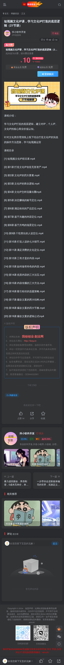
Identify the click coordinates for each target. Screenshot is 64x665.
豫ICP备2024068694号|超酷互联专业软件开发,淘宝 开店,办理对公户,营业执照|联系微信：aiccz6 (32, 651)
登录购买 (49, 74)
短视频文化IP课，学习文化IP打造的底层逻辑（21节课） (32, 23)
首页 (6, 13)
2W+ (25, 438)
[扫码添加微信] (59, 636)
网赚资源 (15, 13)
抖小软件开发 (19, 31)
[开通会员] (59, 629)
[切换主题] (59, 644)
